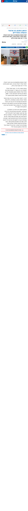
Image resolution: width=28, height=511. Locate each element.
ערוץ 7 (25, 28)
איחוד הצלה (18, 44)
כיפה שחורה (20, 28)
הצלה (24, 44)
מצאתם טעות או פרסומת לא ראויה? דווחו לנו (13, 132)
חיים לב (24, 40)
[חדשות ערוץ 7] (14, 1)
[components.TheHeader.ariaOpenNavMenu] (23, 1)
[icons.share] (2, 1)
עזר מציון (13, 44)
